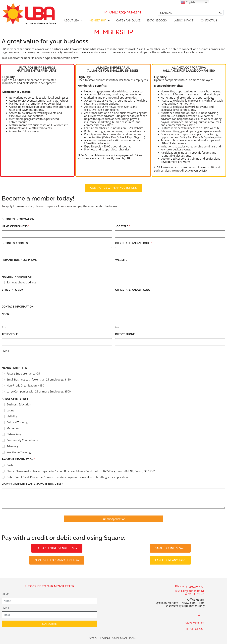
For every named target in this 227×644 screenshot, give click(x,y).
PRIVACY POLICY (194, 623)
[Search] (220, 12)
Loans (10, 410)
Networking (14, 434)
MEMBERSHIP (97, 20)
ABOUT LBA (71, 20)
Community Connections (22, 440)
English (190, 2)
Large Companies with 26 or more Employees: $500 (39, 391)
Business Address (15, 243)
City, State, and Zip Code (133, 243)
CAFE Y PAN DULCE (128, 20)
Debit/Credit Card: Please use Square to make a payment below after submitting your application (67, 477)
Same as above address (21, 282)
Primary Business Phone (20, 259)
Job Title (122, 226)
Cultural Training (17, 422)
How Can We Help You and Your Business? (32, 484)
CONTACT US (208, 20)
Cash (10, 465)
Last (117, 327)
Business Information (18, 219)
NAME (5, 594)
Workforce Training (19, 452)
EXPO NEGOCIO (157, 20)
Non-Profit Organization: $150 (25, 385)
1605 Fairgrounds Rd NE (189, 591)
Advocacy (12, 446)
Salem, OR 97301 (194, 594)
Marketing (13, 428)
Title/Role (10, 334)
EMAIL (6, 608)
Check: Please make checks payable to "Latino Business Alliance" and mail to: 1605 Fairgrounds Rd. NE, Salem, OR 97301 (81, 471)
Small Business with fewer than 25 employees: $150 (39, 379)
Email (6, 351)
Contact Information (18, 306)
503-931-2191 (130, 12)
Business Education (19, 404)
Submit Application (113, 519)
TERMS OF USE (195, 629)
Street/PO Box (12, 289)
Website (122, 259)
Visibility (12, 416)
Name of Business (15, 226)
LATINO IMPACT (183, 20)
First (4, 327)
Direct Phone (125, 334)
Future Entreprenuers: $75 (23, 373)
